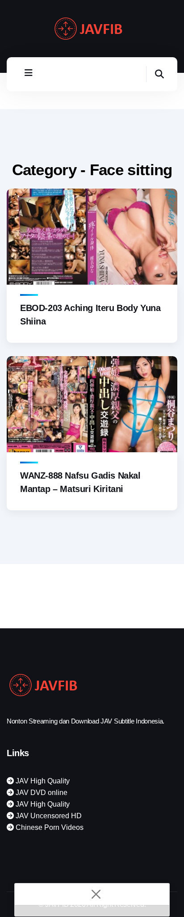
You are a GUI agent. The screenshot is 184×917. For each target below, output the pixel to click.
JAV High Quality (42, 781)
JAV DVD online (40, 792)
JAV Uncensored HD (48, 816)
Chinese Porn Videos (49, 827)
